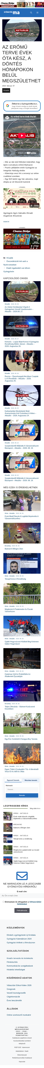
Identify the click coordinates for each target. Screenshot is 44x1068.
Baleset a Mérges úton (21, 828)
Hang (36, 205)
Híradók (6, 90)
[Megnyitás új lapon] (22, 198)
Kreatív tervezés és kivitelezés (20, 958)
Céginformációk (13, 997)
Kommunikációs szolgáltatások (20, 966)
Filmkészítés (12, 962)
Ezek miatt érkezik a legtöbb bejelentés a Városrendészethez (25, 817)
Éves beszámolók (14, 1000)
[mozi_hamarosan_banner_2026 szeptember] (22, 7)
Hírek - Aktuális (20, 813)
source (6, 222)
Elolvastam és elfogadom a (23, 903)
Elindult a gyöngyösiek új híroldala (21, 935)
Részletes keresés (31, 780)
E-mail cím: (22, 891)
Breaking (17, 824)
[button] (31, 12)
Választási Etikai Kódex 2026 (19, 985)
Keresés (22, 795)
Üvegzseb (11, 989)
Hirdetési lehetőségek (16, 970)
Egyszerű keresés (13, 780)
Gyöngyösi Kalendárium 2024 (19, 939)
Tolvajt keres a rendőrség (22, 839)
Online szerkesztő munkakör (19, 1015)
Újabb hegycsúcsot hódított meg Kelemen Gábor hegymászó (25, 862)
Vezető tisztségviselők (16, 993)
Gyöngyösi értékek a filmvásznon (21, 943)
